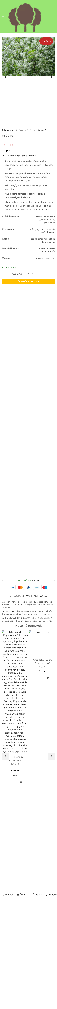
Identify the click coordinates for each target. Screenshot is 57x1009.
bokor (17, 611)
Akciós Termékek (45, 602)
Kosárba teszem (30, 281)
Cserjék (5, 604)
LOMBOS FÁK (17, 604)
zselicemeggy (45, 614)
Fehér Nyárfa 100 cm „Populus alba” (15, 759)
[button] (20, 782)
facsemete (26, 611)
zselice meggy (31, 614)
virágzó (19, 614)
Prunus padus (8, 614)
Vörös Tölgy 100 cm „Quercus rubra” (42, 661)
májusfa (48, 611)
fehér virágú (38, 611)
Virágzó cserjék (32, 604)
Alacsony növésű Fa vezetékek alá (18, 602)
